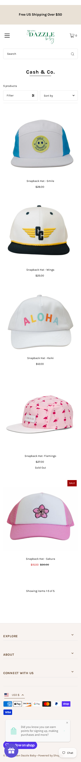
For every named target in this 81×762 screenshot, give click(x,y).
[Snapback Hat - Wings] (40, 232)
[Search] (72, 54)
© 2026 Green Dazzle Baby (19, 755)
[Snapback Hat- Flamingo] (40, 413)
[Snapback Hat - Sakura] (40, 516)
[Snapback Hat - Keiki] (40, 320)
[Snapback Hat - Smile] (40, 141)
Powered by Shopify (50, 755)
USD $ (15, 694)
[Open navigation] (7, 35)
